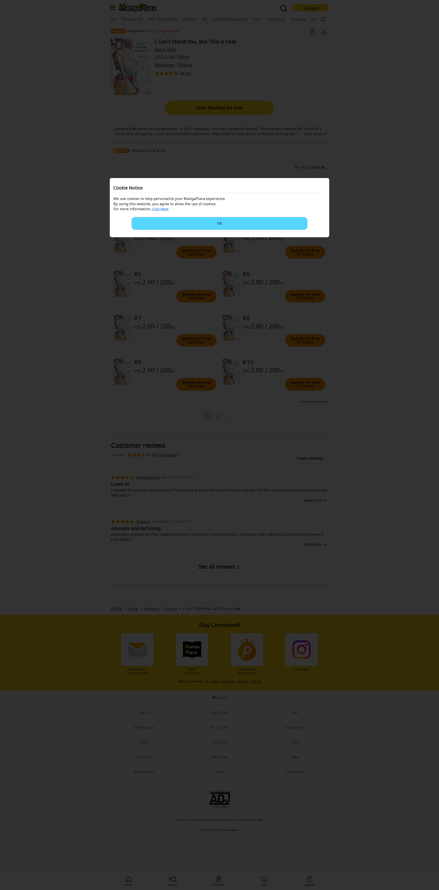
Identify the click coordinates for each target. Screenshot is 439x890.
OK (219, 223)
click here (160, 208)
